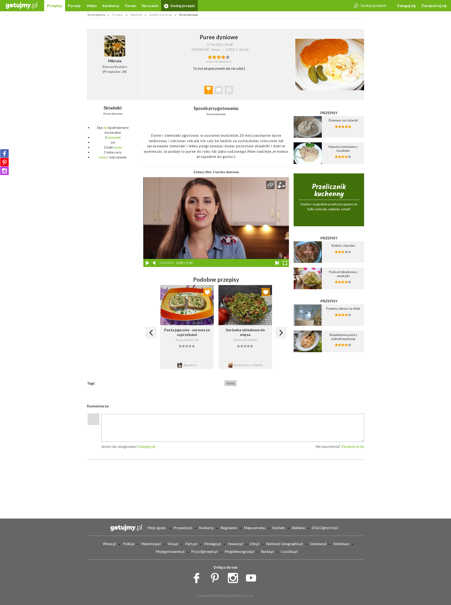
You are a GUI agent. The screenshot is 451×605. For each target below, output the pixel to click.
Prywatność (182, 528)
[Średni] (214, 56)
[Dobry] (219, 56)
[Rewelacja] (228, 56)
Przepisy (54, 5)
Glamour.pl (318, 544)
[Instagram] (4, 171)
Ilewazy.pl (235, 544)
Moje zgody (156, 528)
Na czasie (150, 5)
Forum (130, 5)
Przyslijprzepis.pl (204, 551)
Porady (74, 5)
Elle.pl (254, 544)
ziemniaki (114, 137)
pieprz (103, 157)
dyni (106, 127)
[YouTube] (252, 577)
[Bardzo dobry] (223, 56)
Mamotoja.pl (151, 544)
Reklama (298, 528)
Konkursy (110, 5)
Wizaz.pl (109, 544)
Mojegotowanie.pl (170, 551)
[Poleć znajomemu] (218, 90)
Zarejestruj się (434, 5)
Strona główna (96, 14)
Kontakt (278, 528)
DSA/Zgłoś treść (325, 528)
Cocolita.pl (289, 551)
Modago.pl (212, 544)
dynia (230, 383)
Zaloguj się (406, 5)
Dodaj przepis (182, 5)
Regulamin (229, 528)
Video (91, 5)
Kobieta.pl (341, 544)
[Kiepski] (210, 56)
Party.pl (191, 544)
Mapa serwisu (254, 528)
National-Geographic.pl (284, 544)
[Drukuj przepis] (229, 90)
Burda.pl (267, 551)
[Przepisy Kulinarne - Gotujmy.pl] (21, 5)
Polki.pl (128, 544)
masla (117, 147)
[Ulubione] (207, 292)
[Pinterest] (4, 162)
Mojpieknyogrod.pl (239, 551)
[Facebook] (4, 153)
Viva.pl (173, 544)
